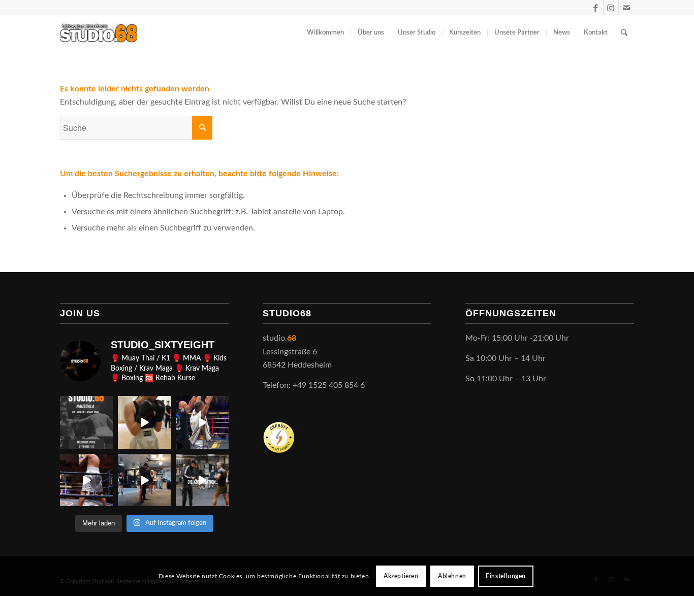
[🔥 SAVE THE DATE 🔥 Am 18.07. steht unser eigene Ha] (86, 422)
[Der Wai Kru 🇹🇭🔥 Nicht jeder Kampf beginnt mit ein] (144, 480)
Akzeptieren (401, 576)
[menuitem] (325, 33)
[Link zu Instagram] (611, 7)
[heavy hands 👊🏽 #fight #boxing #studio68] (86, 480)
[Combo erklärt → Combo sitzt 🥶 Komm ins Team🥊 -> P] (202, 480)
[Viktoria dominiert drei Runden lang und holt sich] (144, 422)
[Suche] (624, 33)
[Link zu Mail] (626, 7)
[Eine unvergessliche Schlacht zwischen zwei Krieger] (202, 422)
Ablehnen (452, 576)
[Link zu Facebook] (595, 7)
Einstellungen (506, 576)
